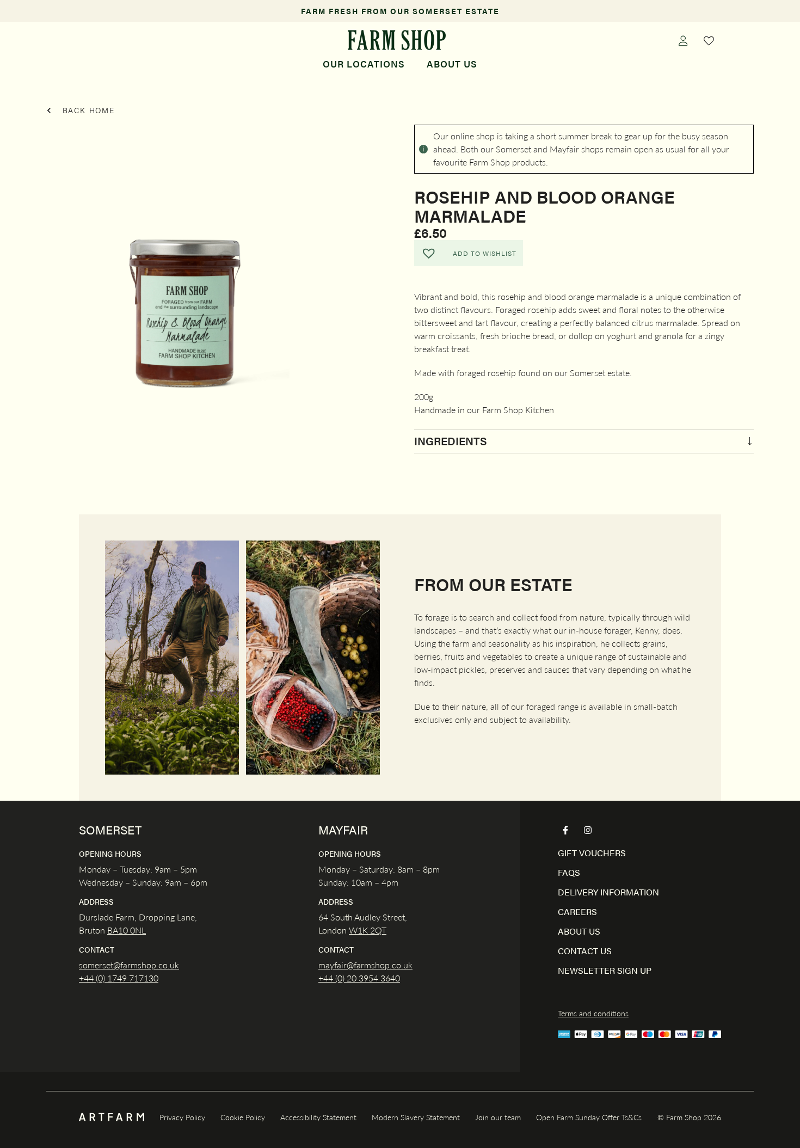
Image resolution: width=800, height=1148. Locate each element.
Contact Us (585, 950)
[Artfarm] (111, 1117)
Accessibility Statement (318, 1117)
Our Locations (364, 63)
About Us (452, 63)
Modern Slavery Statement (416, 1117)
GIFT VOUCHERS (592, 852)
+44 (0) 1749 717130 (118, 978)
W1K (358, 930)
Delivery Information (608, 892)
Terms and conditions (593, 1013)
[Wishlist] (709, 40)
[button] (468, 253)
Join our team (498, 1117)
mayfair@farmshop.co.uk (365, 965)
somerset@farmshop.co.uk (129, 965)
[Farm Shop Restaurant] (396, 40)
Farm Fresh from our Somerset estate (400, 10)
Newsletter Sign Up (604, 970)
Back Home (87, 110)
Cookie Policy (242, 1117)
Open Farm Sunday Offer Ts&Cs (589, 1117)
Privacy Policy (182, 1117)
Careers (577, 911)
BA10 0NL (126, 930)
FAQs (569, 872)
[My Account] (683, 40)
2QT (377, 930)
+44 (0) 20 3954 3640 (359, 978)
